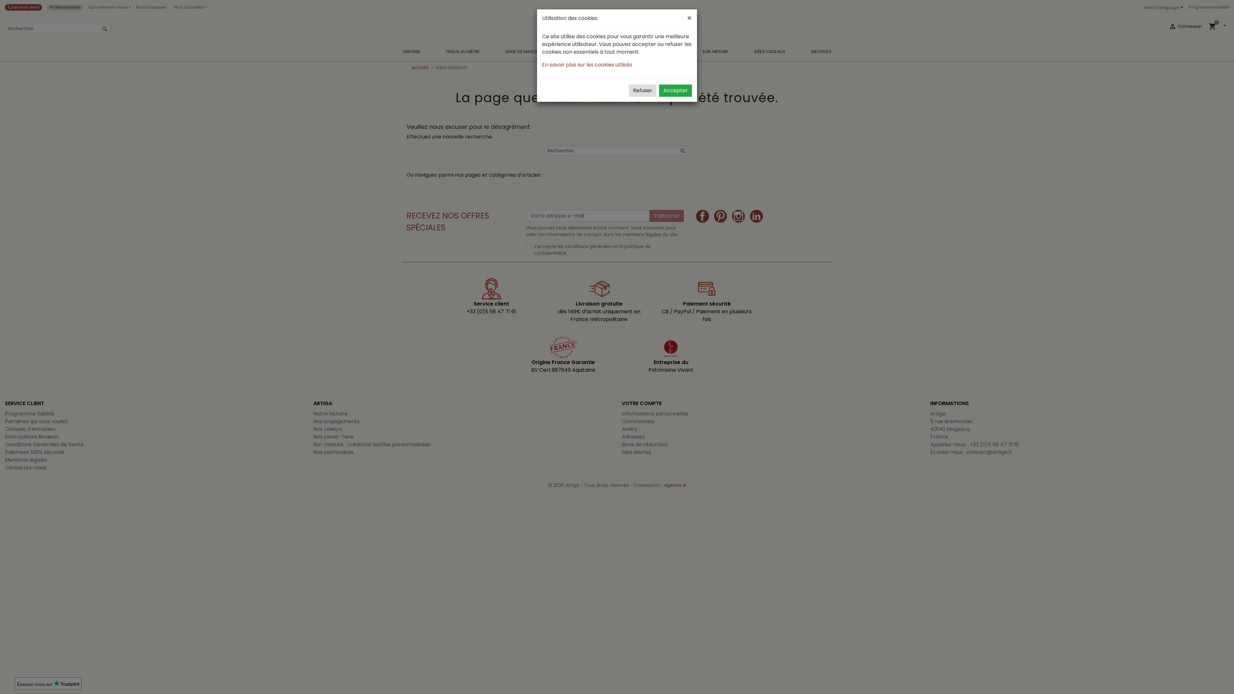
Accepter (675, 90)
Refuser (642, 90)
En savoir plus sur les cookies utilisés (587, 64)
